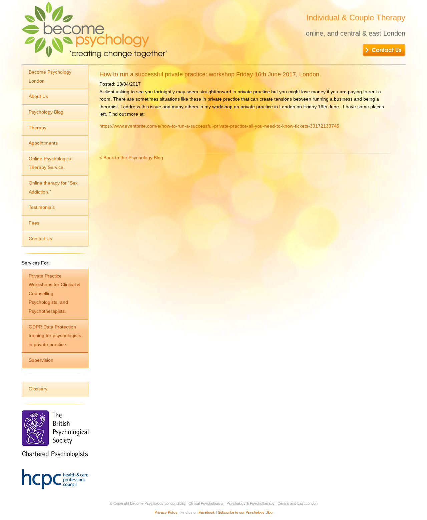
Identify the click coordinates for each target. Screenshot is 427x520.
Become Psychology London (50, 76)
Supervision (41, 360)
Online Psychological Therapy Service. (50, 163)
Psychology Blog (46, 112)
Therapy (37, 127)
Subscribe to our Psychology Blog (245, 512)
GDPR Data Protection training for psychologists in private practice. (55, 335)
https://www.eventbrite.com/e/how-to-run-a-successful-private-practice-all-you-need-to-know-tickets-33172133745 (219, 126)
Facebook (206, 512)
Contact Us (40, 238)
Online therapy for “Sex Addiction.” (53, 187)
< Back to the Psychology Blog (131, 157)
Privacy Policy (165, 512)
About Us (38, 96)
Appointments (43, 143)
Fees (34, 223)
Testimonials (42, 207)
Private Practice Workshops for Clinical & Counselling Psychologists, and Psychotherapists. (54, 293)
